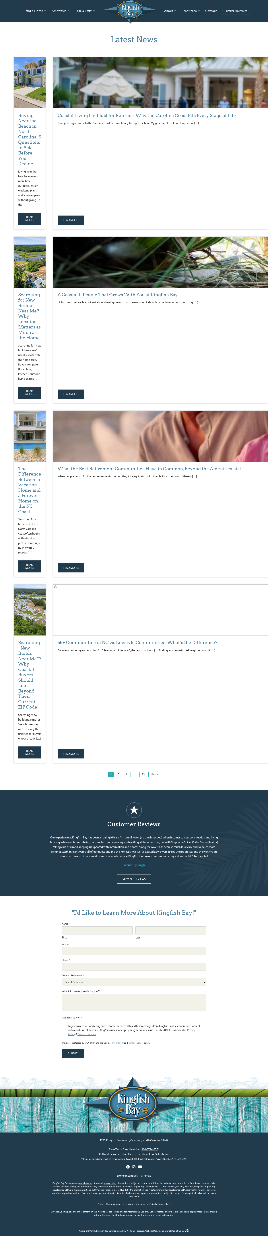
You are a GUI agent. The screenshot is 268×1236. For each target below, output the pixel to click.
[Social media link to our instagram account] (133, 1167)
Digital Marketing (173, 1231)
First (64, 937)
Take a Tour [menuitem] (83, 10)
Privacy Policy (117, 1043)
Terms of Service (86, 1034)
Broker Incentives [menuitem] (236, 11)
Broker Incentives (127, 1175)
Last (137, 937)
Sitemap (146, 1175)
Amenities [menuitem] (59, 10)
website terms (85, 1183)
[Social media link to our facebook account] (128, 1167)
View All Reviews (134, 879)
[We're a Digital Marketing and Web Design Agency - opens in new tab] (187, 1231)
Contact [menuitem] (211, 10)
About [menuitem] (169, 10)
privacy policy (110, 1183)
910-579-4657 (149, 1149)
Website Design (152, 1231)
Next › (154, 774)
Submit (72, 1053)
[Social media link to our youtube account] (140, 1167)
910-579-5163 (179, 1159)
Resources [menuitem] (189, 10)
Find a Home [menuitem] (34, 10)
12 (143, 774)
